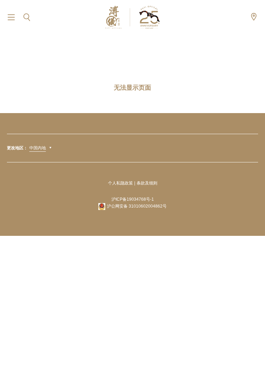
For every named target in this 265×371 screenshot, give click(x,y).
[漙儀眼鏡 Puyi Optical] (132, 17)
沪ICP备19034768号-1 (132, 199)
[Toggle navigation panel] (11, 17)
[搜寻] (26, 17)
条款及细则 (147, 183)
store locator (253, 16)
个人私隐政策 (120, 183)
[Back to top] (251, 350)
